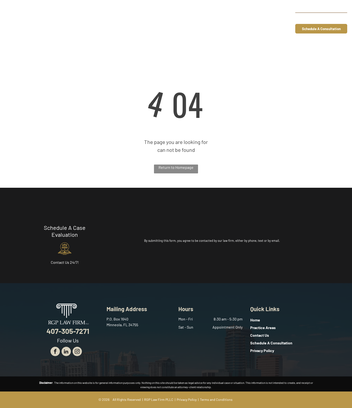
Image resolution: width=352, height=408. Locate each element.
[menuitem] (137, 18)
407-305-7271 (329, 18)
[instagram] (77, 352)
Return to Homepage (176, 167)
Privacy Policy (187, 399)
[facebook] (55, 352)
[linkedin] (66, 352)
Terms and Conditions (216, 399)
